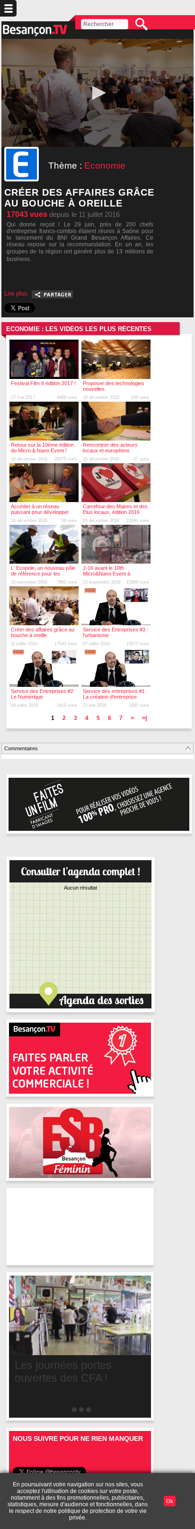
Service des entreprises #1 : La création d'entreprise (115, 694)
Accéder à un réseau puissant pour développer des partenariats (40, 512)
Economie (104, 166)
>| (144, 718)
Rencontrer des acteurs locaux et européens (110, 447)
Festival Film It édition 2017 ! (43, 383)
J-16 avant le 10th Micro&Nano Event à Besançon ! (106, 573)
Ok (169, 1501)
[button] (97, 92)
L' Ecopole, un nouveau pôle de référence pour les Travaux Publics (43, 573)
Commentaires (21, 748)
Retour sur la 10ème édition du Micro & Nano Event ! (42, 447)
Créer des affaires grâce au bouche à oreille (42, 632)
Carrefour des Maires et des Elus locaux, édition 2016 (115, 509)
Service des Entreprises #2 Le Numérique (42, 694)
